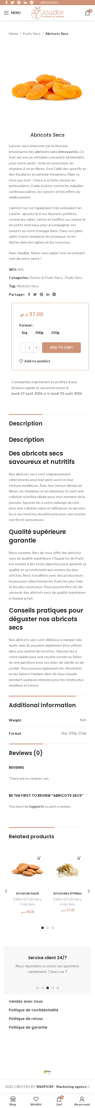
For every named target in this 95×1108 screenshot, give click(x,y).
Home (14, 33)
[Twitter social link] (35, 294)
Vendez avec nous (26, 1001)
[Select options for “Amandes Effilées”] (79, 858)
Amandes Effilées (67, 893)
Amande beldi (27, 893)
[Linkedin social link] (48, 294)
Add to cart (61, 347)
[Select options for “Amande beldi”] (39, 858)
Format (25, 325)
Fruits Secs (32, 33)
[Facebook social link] (29, 294)
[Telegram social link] (54, 294)
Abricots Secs (28, 286)
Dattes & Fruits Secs (46, 277)
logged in (36, 806)
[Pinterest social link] (41, 294)
